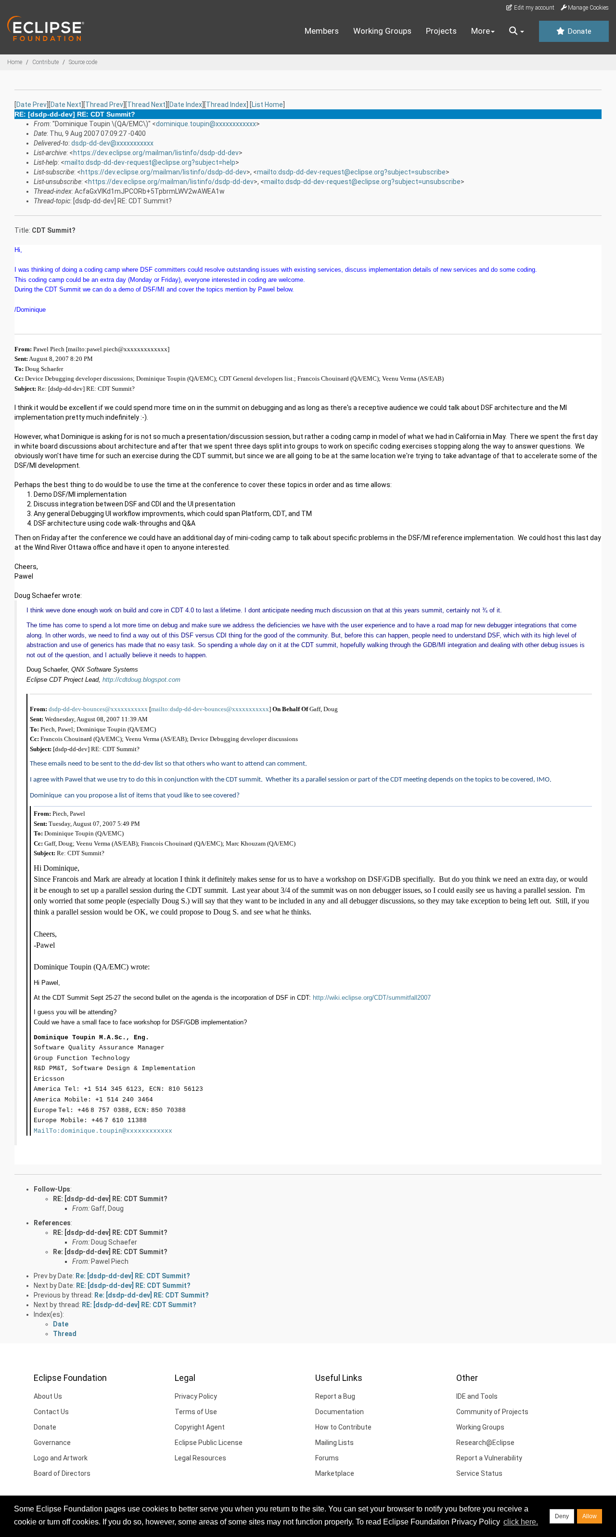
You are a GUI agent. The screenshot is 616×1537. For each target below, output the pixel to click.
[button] (516, 31)
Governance (52, 1442)
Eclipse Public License (209, 1442)
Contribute (45, 62)
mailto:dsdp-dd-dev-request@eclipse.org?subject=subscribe (351, 172)
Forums (327, 1458)
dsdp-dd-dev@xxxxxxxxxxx (112, 143)
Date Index (185, 104)
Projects (441, 31)
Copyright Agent (200, 1427)
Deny (562, 1516)
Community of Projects (492, 1412)
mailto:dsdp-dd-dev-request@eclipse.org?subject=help (149, 162)
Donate (578, 31)
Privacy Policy (196, 1396)
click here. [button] (520, 1522)
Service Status (479, 1473)
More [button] (480, 31)
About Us (48, 1396)
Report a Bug (335, 1396)
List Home (267, 104)
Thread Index (226, 104)
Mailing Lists (334, 1442)
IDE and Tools (477, 1396)
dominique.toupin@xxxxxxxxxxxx (206, 124)
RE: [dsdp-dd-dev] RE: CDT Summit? (110, 1199)
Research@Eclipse (485, 1442)
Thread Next (146, 104)
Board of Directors (62, 1473)
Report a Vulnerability (489, 1458)
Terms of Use (196, 1412)
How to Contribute (343, 1427)
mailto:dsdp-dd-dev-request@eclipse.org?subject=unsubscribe (362, 182)
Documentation (339, 1412)
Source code (83, 62)
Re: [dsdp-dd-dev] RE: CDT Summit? (110, 1252)
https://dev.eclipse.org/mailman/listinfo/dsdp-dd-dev (156, 153)
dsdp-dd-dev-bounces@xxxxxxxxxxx (98, 709)
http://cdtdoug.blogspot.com (141, 679)
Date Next (66, 104)
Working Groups (382, 31)
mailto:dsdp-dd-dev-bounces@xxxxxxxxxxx (210, 709)
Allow (589, 1516)
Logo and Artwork (61, 1458)
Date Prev (31, 104)
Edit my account (533, 7)
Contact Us (51, 1412)
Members (322, 31)
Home (14, 62)
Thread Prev (104, 104)
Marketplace (334, 1473)
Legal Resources (200, 1458)
